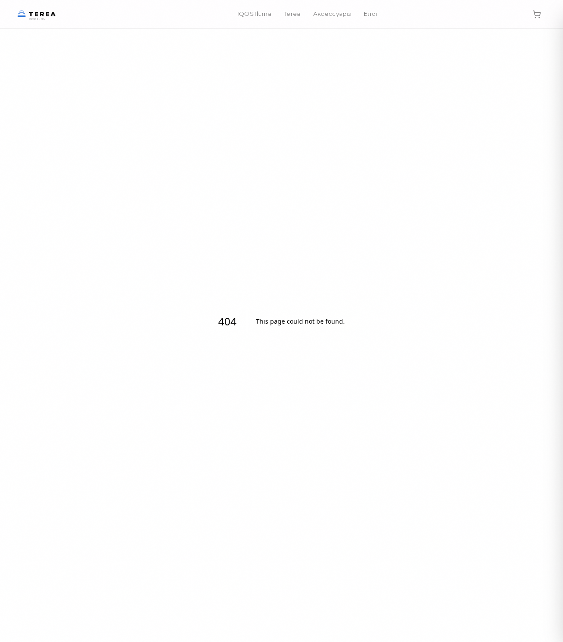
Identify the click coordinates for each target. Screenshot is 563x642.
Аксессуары (332, 13)
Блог (371, 13)
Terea (292, 13)
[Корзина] (536, 14)
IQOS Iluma (254, 13)
